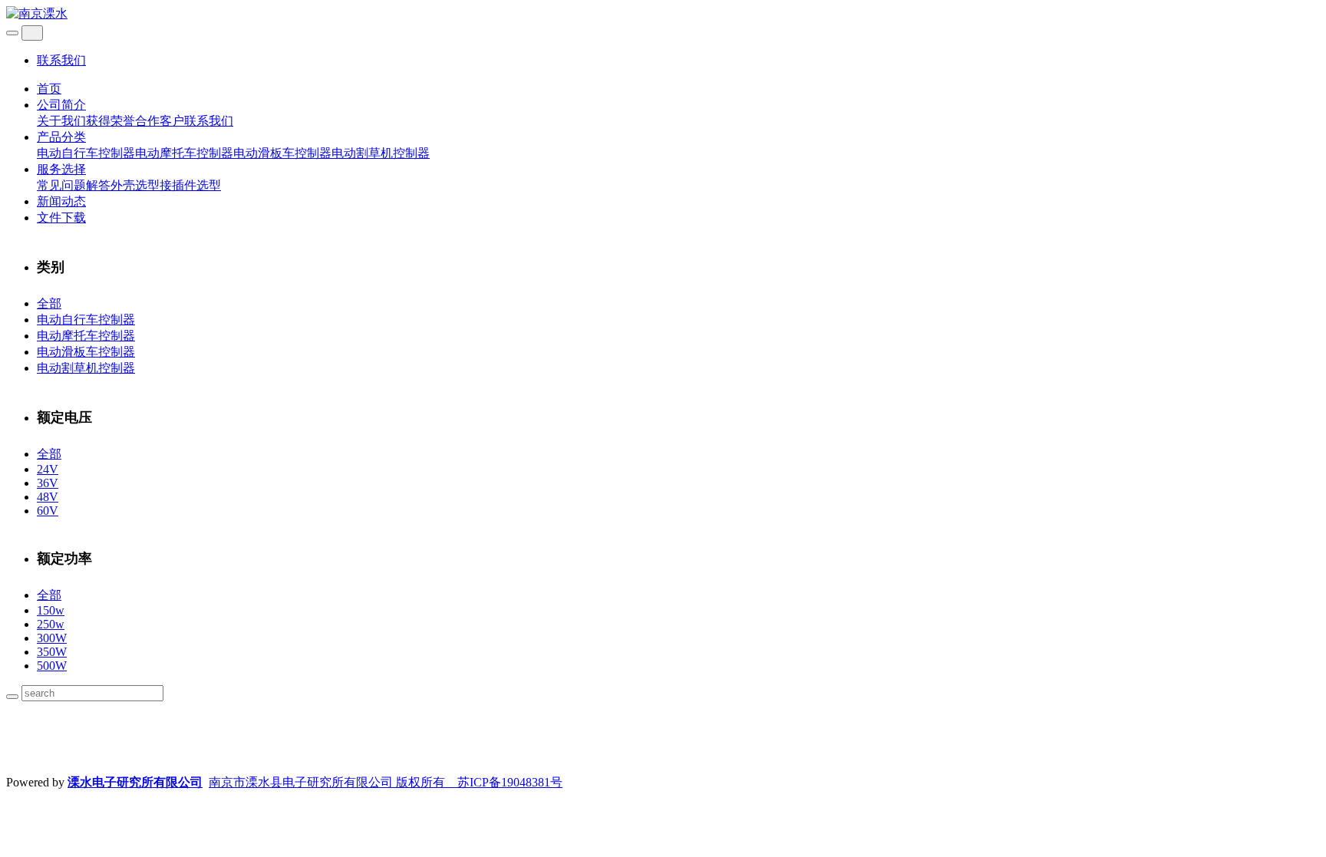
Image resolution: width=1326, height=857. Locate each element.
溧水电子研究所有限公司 (135, 782)
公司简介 (61, 104)
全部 (49, 303)
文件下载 (61, 217)
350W (52, 651)
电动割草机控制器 (381, 153)
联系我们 (61, 60)
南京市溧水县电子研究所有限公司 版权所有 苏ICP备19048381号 (385, 782)
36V (47, 482)
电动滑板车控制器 (282, 153)
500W (52, 665)
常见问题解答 (73, 185)
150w (50, 610)
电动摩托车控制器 (184, 153)
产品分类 (61, 136)
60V (47, 510)
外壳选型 (135, 185)
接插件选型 (190, 185)
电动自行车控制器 (86, 153)
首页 (49, 88)
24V (47, 469)
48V (47, 496)
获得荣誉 (110, 120)
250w (50, 624)
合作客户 (159, 120)
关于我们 (61, 120)
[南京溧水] (663, 14)
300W (52, 637)
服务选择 (61, 169)
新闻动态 (61, 201)
